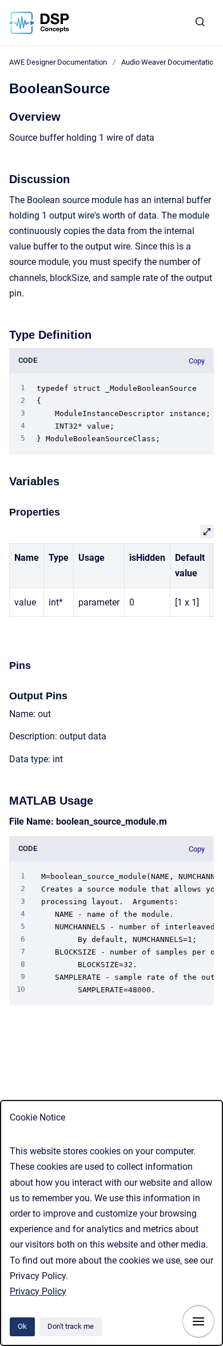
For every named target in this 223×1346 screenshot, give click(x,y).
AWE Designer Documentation (58, 62)
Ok (22, 1326)
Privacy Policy (38, 1291)
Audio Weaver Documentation (169, 62)
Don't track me (70, 1326)
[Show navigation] (198, 1321)
